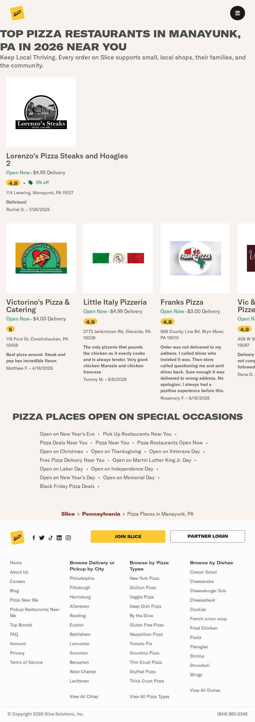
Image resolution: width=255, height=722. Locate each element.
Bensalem (79, 662)
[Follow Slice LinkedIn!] (59, 538)
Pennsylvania (101, 514)
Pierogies (199, 646)
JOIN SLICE (128, 536)
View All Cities (84, 696)
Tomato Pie (141, 643)
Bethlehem (80, 634)
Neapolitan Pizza (146, 634)
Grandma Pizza (145, 653)
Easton (77, 625)
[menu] (237, 13)
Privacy (17, 653)
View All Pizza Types (149, 696)
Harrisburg (80, 597)
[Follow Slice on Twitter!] (42, 538)
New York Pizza (145, 578)
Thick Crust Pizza (147, 681)
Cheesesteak (202, 600)
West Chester (83, 671)
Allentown (79, 606)
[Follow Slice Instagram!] (68, 538)
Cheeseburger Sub (208, 590)
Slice (68, 514)
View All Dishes (205, 690)
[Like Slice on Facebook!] (33, 538)
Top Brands (21, 625)
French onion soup (208, 618)
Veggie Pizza (142, 597)
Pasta (196, 637)
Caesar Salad (203, 572)
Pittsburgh (80, 587)
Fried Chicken (203, 628)
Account (18, 643)
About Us (19, 572)
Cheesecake (202, 581)
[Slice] (17, 13)
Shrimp (197, 656)
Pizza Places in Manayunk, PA (160, 514)
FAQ (14, 634)
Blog (14, 590)
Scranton (79, 653)
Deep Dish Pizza (145, 606)
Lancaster (79, 643)
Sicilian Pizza (143, 587)
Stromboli (200, 665)
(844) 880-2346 (232, 714)
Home (15, 562)
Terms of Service (26, 662)
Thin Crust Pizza (146, 662)
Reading (78, 615)
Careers (17, 581)
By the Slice (141, 615)
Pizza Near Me (24, 600)
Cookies (198, 609)
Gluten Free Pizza (147, 625)
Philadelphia (82, 578)
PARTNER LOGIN (208, 536)
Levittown (79, 681)
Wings (196, 674)
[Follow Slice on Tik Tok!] (51, 538)
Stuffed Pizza (143, 671)
